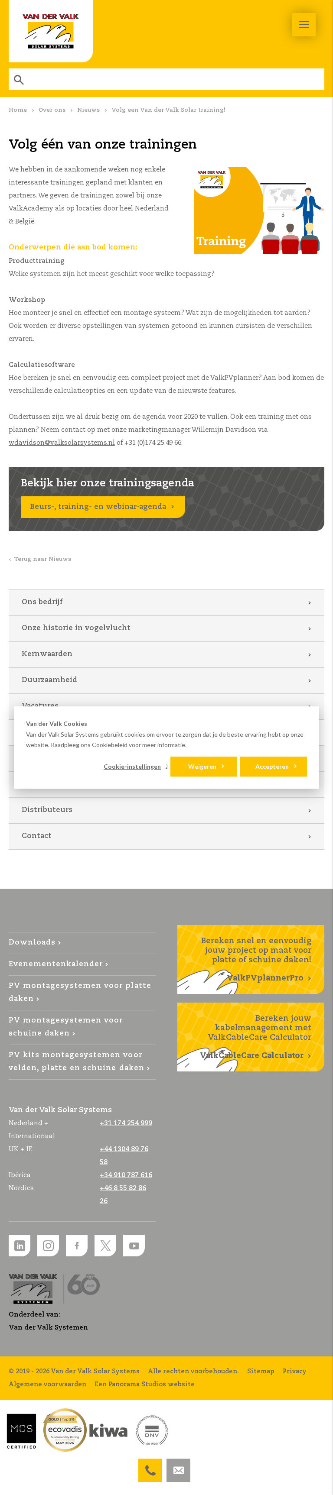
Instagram (48, 1245)
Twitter (105, 1245)
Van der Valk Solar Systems (51, 31)
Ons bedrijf (42, 602)
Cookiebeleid (109, 744)
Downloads (32, 942)
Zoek (19, 79)
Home (18, 110)
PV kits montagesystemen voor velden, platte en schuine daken (76, 1062)
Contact (37, 836)
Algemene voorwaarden (47, 1385)
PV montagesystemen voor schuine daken (66, 1027)
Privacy (295, 1372)
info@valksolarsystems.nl (178, 1465)
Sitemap (260, 1372)
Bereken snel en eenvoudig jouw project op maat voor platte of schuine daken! (256, 959)
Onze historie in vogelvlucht (76, 628)
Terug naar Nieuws (42, 559)
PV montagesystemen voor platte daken (80, 992)
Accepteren (272, 766)
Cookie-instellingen (132, 766)
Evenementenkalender (56, 964)
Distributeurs (47, 810)
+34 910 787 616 (126, 1175)
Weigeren (202, 766)
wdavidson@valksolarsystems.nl (62, 443)
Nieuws (88, 110)
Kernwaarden (47, 654)
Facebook (77, 1245)
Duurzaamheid (49, 680)
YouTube (134, 1245)
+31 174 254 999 (150, 1465)
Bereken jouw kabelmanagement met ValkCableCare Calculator (255, 1037)
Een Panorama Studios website (145, 1385)
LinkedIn (19, 1245)
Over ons (52, 110)
